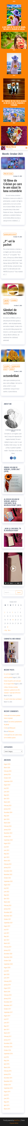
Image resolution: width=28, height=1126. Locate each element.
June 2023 (6, 850)
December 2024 (8, 812)
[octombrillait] (13, 355)
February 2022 (7, 905)
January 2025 (7, 809)
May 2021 (6, 936)
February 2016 (7, 1071)
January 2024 (7, 829)
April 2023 (6, 857)
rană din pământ (8, 677)
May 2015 (6, 1102)
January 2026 (7, 774)
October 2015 (7, 1085)
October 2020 (7, 960)
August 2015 (7, 1091)
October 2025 (7, 778)
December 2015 (8, 1078)
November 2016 (8, 1047)
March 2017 (7, 1033)
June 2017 (6, 1022)
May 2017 (6, 1026)
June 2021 (6, 933)
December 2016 (8, 1043)
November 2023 (8, 833)
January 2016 (7, 1074)
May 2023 (6, 854)
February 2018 (7, 995)
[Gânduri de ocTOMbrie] (13, 289)
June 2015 (6, 1098)
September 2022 (8, 881)
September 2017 (8, 1012)
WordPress (17, 1120)
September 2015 (8, 1088)
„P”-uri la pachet (9, 243)
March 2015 (7, 1109)
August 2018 (7, 988)
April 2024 (6, 819)
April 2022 (6, 898)
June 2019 (6, 978)
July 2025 (6, 788)
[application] (13, 568)
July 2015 (6, 1095)
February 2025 (7, 805)
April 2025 (6, 798)
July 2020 (6, 971)
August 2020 (7, 967)
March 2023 (7, 860)
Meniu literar (11, 146)
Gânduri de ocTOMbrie (10, 311)
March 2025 (7, 802)
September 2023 (8, 840)
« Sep (5, 630)
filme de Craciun (8, 173)
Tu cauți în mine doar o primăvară (12, 699)
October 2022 (7, 878)
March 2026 (7, 767)
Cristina (6, 715)
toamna (6, 303)
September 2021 (8, 923)
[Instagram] (14, 458)
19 (12, 620)
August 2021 (7, 926)
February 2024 (7, 826)
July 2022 (6, 888)
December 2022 (8, 871)
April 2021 (6, 940)
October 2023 (7, 836)
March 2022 (7, 902)
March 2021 (7, 943)
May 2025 (6, 795)
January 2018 (7, 998)
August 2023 (7, 843)
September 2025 (8, 781)
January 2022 (7, 909)
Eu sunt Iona (7, 674)
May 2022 (6, 895)
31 (7, 627)
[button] (13, 568)
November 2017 (8, 1005)
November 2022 (8, 874)
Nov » (9, 630)
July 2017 (6, 1019)
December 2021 (8, 912)
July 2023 (6, 847)
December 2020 (8, 954)
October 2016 (7, 1050)
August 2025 (7, 785)
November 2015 (8, 1081)
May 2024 (6, 816)
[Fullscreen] (20, 583)
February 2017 (7, 1036)
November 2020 (8, 957)
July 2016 (6, 1057)
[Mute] (18, 583)
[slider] (11, 583)
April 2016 (6, 1064)
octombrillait (11, 376)
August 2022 (7, 885)
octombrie (14, 300)
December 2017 (8, 1002)
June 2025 (6, 792)
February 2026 (7, 771)
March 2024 (7, 823)
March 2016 (7, 1067)
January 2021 (7, 950)
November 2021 (8, 916)
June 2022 (6, 891)
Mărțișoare (12, 728)
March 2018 (7, 991)
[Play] (6, 583)
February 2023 (7, 864)
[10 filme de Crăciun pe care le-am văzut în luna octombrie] (13, 163)
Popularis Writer (14, 1123)
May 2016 (6, 1060)
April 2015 (6, 1105)
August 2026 (7, 764)
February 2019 (7, 981)
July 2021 (6, 929)
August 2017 (7, 1016)
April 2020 (6, 974)
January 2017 (7, 1040)
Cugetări (6, 300)
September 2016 (8, 1053)
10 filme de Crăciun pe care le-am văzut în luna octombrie (12, 185)
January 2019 (7, 985)
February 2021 (7, 947)
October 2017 (7, 1009)
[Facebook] (11, 458)
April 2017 (6, 1029)
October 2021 (7, 919)
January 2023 (7, 867)
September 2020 (8, 964)
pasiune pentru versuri (10, 234)
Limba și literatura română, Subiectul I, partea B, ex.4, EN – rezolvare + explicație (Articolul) (12, 690)
